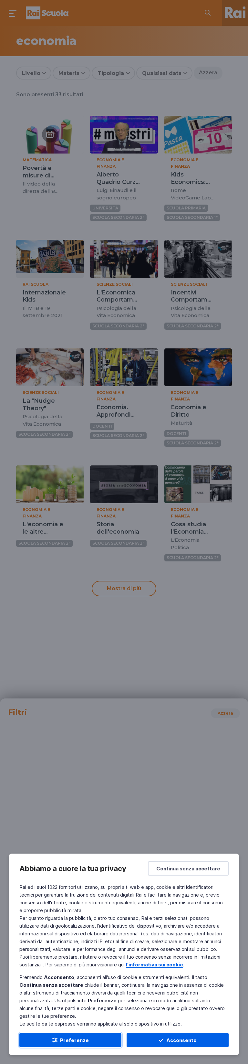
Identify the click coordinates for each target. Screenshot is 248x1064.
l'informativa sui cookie (154, 965)
